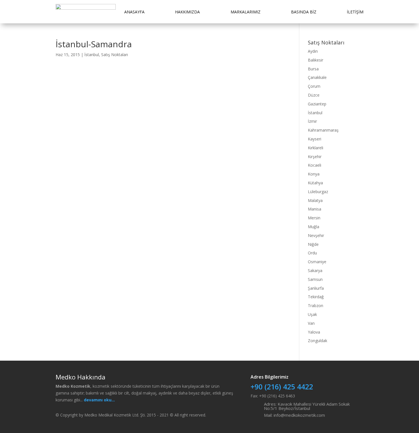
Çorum (314, 86)
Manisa (314, 209)
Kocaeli (314, 165)
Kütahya (315, 182)
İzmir (312, 121)
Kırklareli (315, 147)
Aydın (313, 51)
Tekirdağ (316, 296)
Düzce (314, 95)
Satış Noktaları (114, 54)
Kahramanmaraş (323, 130)
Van (311, 323)
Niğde (313, 244)
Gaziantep (317, 104)
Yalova (314, 332)
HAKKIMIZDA (187, 12)
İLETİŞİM (355, 12)
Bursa (313, 69)
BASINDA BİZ (303, 12)
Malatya (315, 200)
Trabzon (315, 305)
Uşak (312, 314)
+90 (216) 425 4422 (282, 386)
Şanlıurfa (316, 288)
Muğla (313, 226)
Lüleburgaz (318, 191)
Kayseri (314, 139)
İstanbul (91, 54)
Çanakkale (317, 77)
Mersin (314, 217)
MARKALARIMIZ (246, 12)
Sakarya (315, 270)
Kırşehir (315, 156)
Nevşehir (316, 235)
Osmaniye (317, 261)
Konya (314, 174)
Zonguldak (317, 340)
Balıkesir (315, 60)
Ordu (312, 253)
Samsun (315, 279)
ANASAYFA (134, 12)
